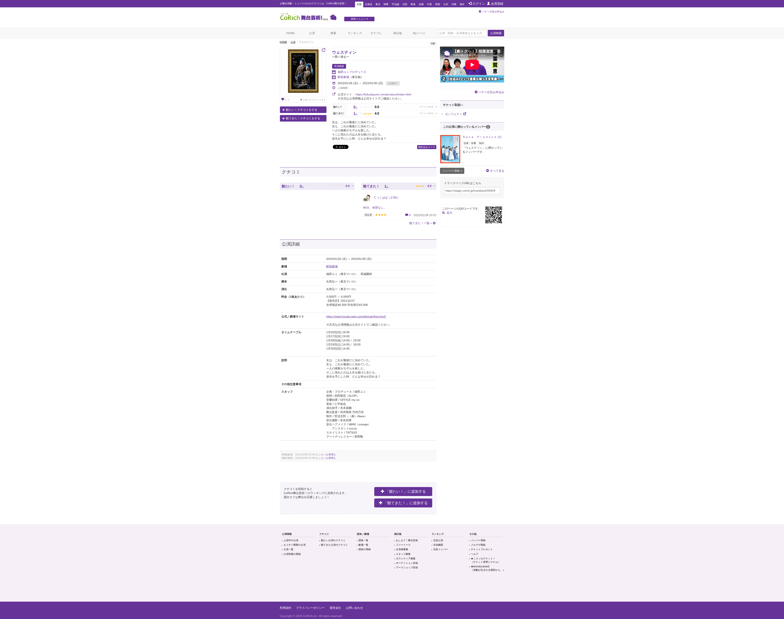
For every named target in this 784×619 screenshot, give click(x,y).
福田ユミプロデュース (352, 72)
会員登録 (497, 3)
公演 (312, 33)
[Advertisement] (392, 588)
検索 (333, 33)
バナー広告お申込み (493, 11)
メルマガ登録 (478, 544)
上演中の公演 (291, 540)
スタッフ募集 (403, 554)
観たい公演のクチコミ (333, 540)
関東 (386, 4)
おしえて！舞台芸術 (407, 540)
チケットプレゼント (482, 549)
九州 (445, 4)
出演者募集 (402, 549)
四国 (437, 4)
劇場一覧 (363, 544)
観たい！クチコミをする (301, 109)
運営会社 (335, 607)
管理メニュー (358, 19)
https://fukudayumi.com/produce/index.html (383, 94)
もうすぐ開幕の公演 (295, 544)
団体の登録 (365, 549)
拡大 (449, 212)
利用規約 (285, 607)
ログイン (479, 3)
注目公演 (438, 540)
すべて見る (497, 170)
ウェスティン (344, 52)
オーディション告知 (407, 563)
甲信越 (395, 4)
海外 (462, 4)
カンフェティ (453, 114)
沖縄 (453, 4)
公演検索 (496, 33)
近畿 (421, 4)
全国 (359, 4)
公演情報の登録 (292, 554)
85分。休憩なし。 (374, 207)
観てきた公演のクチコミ (334, 544)
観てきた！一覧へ (420, 223)
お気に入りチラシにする (314, 100)
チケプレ (376, 33)
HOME (290, 33)
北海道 (368, 4)
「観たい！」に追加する (405, 491)
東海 (413, 4)
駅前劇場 (343, 77)
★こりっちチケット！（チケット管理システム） (485, 560)
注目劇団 (438, 544)
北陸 (404, 4)
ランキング (355, 33)
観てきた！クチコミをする (303, 118)
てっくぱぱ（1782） (386, 197)
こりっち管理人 (327, 454)
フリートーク (403, 544)
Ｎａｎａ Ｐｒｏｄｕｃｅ (481, 137)
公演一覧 (288, 549)
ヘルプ (474, 554)
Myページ (419, 33)
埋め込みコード (426, 147)
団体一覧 (363, 540)
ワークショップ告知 (407, 567)
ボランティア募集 (405, 558)
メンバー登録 (478, 540)
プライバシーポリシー (310, 607)
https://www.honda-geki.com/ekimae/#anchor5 (356, 316)
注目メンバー (440, 549)
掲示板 (397, 33)
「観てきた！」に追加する (406, 503)
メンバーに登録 (450, 170)
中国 (429, 4)
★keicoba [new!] (488, 568)
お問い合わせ (354, 607)
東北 (377, 4)
